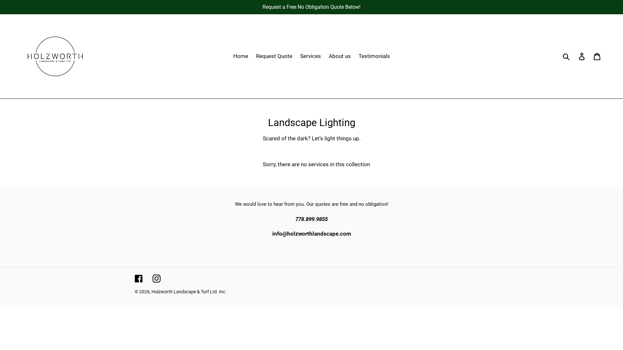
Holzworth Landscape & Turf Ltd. (185, 291)
